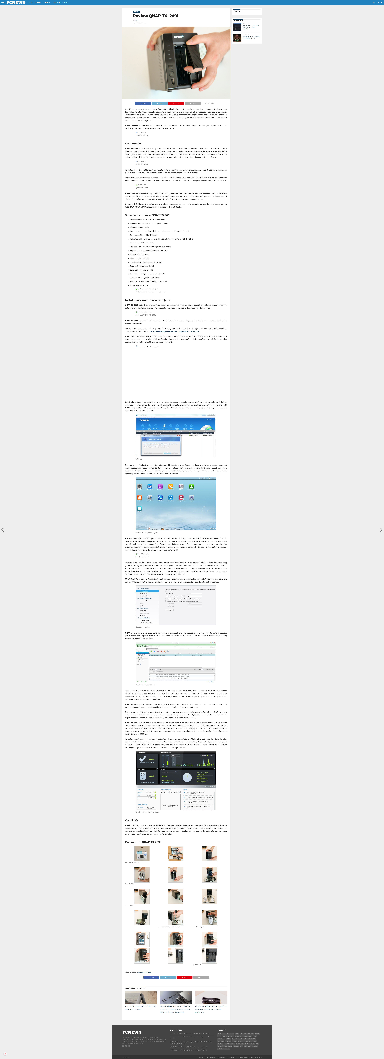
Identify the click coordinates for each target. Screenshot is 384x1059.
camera (236, 1046)
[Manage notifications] (5, 1053)
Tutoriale (56, 2)
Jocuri (65, 2)
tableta (228, 1041)
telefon (225, 1033)
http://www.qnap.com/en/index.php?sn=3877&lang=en (175, 331)
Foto (232, 1043)
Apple (234, 1041)
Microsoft (251, 1038)
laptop (248, 1041)
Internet (238, 1036)
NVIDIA (228, 1038)
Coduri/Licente (256, 1057)
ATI (241, 1046)
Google (234, 1038)
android (251, 1033)
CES (245, 1038)
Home (201, 1057)
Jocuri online (247, 1036)
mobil (257, 1033)
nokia (252, 1043)
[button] (142, 856)
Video (232, 1033)
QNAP (142, 972)
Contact (231, 1057)
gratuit (220, 1048)
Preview (38, 2)
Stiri (30, 2)
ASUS (219, 1033)
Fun (219, 1036)
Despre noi (222, 1057)
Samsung (243, 1033)
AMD (254, 1036)
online (247, 1043)
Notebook (221, 1038)
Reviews (47, 2)
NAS (138, 972)
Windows (241, 1041)
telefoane (225, 1036)
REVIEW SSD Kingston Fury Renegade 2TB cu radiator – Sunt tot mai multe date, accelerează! (211, 1009)
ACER (219, 1043)
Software (228, 1046)
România (254, 1046)
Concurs (247, 1046)
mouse (227, 1048)
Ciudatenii (239, 1043)
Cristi (136, 20)
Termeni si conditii (242, 1057)
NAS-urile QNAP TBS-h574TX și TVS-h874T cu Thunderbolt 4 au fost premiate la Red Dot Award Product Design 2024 (175, 1009)
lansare (220, 1046)
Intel (237, 1033)
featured (226, 1043)
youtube (221, 1041)
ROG (232, 1036)
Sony (240, 1038)
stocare (148, 972)
